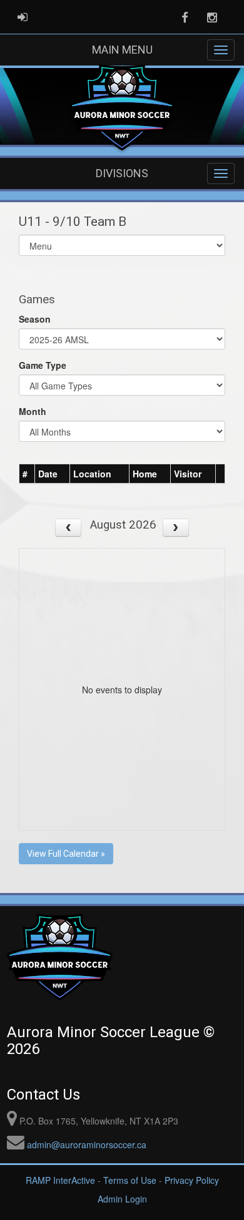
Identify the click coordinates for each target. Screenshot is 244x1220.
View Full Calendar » (66, 854)
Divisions (122, 173)
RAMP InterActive (60, 1180)
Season (35, 319)
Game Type (42, 365)
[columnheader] (27, 474)
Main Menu (122, 49)
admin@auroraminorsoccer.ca (86, 1144)
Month (32, 411)
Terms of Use (129, 1180)
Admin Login (122, 1199)
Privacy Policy (192, 1180)
